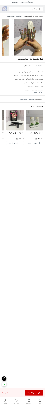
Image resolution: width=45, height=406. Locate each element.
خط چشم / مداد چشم (14, 16)
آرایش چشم (28, 16)
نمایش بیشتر (38, 92)
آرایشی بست (39, 16)
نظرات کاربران (26, 65)
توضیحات (39, 65)
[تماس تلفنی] (4, 378)
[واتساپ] (4, 384)
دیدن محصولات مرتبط (34, 393)
